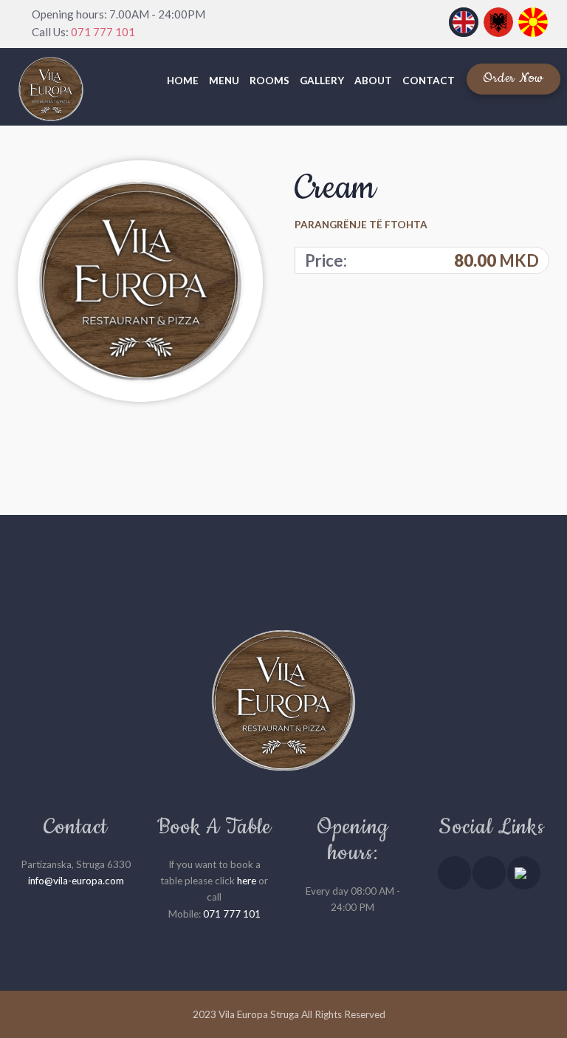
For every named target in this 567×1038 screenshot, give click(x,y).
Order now (513, 78)
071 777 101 (103, 31)
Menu (224, 80)
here (246, 881)
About (373, 80)
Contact (428, 80)
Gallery (322, 80)
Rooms (269, 80)
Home (183, 80)
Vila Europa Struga (259, 1014)
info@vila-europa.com (76, 881)
